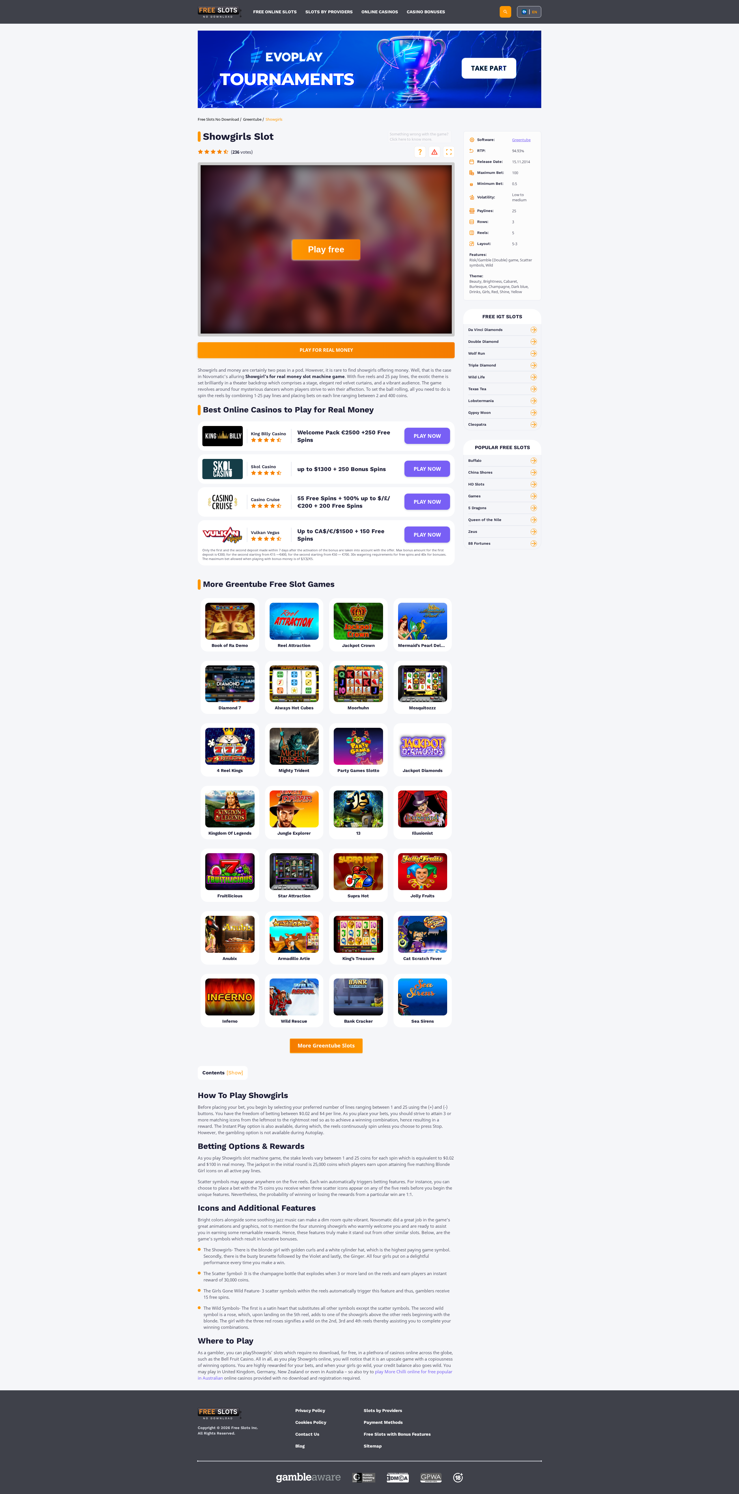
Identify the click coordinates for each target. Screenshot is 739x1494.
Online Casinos (379, 11)
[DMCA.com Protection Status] (398, 1477)
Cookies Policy (310, 1422)
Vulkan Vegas (265, 532)
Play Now (427, 435)
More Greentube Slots (326, 1045)
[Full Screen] (449, 152)
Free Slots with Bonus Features (397, 1434)
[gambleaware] (308, 1477)
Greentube (521, 139)
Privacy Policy (310, 1410)
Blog (300, 1446)
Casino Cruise (265, 499)
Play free (326, 249)
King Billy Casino (268, 433)
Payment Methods (383, 1422)
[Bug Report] (434, 152)
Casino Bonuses (426, 11)
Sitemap (373, 1446)
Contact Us (307, 1434)
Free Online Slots (275, 11)
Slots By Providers (329, 11)
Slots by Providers (383, 1410)
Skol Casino (263, 466)
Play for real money (326, 350)
